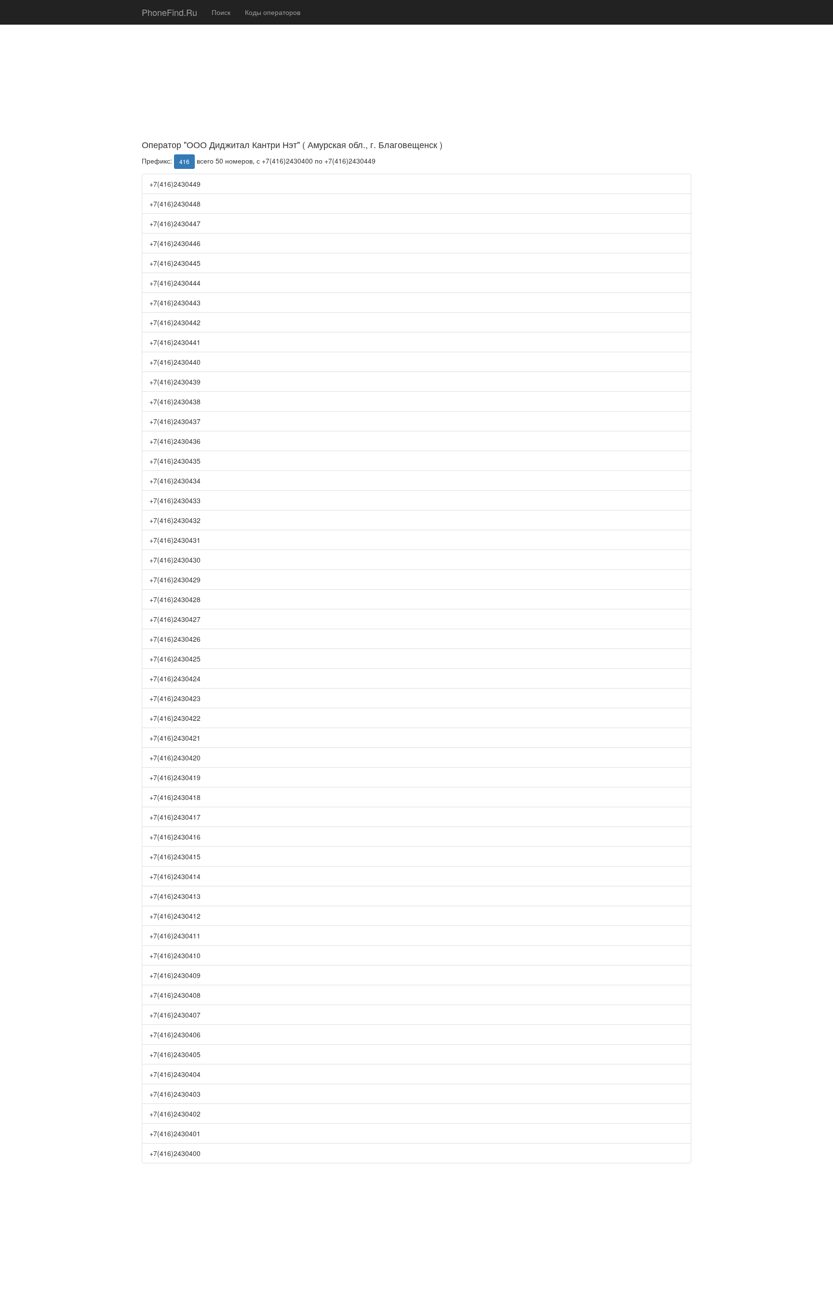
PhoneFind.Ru (169, 12)
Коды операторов (272, 12)
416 (184, 161)
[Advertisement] (416, 67)
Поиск (221, 12)
